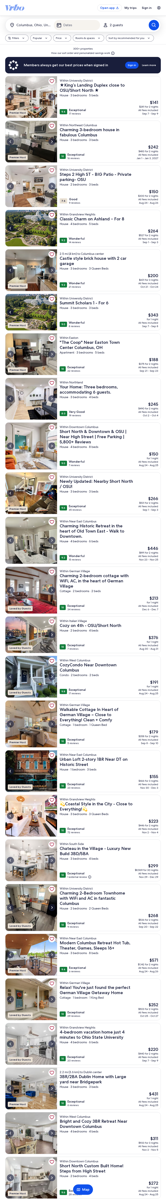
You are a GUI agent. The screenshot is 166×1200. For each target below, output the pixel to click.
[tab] (57, 27)
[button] (127, 61)
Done (83, 1182)
